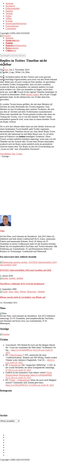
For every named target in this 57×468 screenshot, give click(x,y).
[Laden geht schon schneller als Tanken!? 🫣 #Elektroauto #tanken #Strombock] (30, 403)
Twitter (19, 154)
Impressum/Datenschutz (16, 23)
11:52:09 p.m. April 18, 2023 (41, 385)
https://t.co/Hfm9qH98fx (41, 375)
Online (8, 16)
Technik (9, 13)
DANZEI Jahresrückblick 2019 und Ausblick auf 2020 (25, 270)
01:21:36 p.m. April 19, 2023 (18, 377)
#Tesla (49, 372)
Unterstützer (11, 28)
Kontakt (9, 21)
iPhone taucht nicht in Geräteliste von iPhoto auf (22, 297)
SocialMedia (5, 154)
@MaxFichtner (15, 355)
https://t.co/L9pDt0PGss (21, 350)
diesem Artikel (32, 94)
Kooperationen (12, 26)
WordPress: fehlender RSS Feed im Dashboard (22, 284)
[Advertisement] (28, 186)
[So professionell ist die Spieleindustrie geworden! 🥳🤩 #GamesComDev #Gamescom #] (14, 403)
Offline (9, 18)
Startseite (9, 3)
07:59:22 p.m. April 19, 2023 (18, 370)
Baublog (9, 11)
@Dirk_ (12, 380)
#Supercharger (12, 375)
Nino (2, 231)
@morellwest (14, 365)
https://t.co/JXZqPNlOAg (17, 385)
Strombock (10, 6)
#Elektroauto (24, 375)
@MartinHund (23, 380)
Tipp (13, 154)
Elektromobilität (13, 8)
